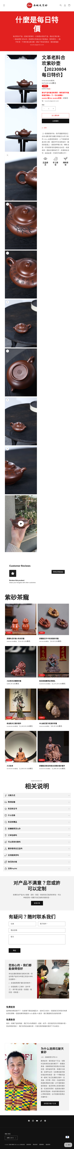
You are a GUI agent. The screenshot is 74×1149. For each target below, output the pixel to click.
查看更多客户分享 (50, 1103)
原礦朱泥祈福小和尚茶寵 (15, 638)
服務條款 (41, 1144)
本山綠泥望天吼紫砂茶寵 (48, 723)
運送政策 (48, 1144)
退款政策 (28, 1144)
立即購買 (55, 121)
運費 (49, 89)
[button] (4, 5)
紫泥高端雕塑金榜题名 (47, 681)
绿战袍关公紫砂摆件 (14, 723)
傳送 (14, 950)
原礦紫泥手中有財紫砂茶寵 (49, 638)
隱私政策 (35, 1144)
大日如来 (10, 766)
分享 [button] (45, 128)
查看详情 (37, 903)
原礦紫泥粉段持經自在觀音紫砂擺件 (52, 766)
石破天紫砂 (11, 1144)
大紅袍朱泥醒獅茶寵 (14, 681)
